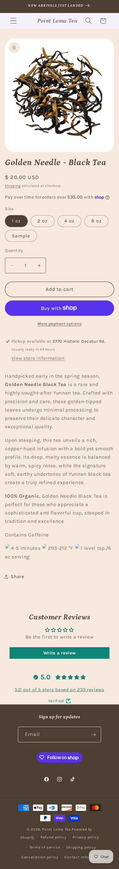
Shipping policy (81, 847)
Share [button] (17, 576)
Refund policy (53, 837)
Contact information (84, 857)
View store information (38, 358)
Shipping (12, 186)
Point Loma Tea (56, 829)
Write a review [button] (59, 653)
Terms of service (44, 847)
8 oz (96, 221)
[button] (13, 21)
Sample (21, 236)
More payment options (60, 323)
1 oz (16, 221)
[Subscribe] (93, 734)
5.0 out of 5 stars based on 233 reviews (59, 689)
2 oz (43, 221)
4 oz (69, 221)
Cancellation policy (39, 857)
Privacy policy (85, 837)
